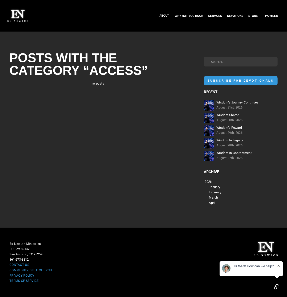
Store (253, 15)
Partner (271, 15)
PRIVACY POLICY (21, 275)
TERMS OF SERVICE (24, 281)
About (164, 15)
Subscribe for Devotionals (241, 80)
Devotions (235, 15)
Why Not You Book (189, 15)
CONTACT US (19, 265)
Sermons (215, 15)
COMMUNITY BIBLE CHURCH (30, 270)
